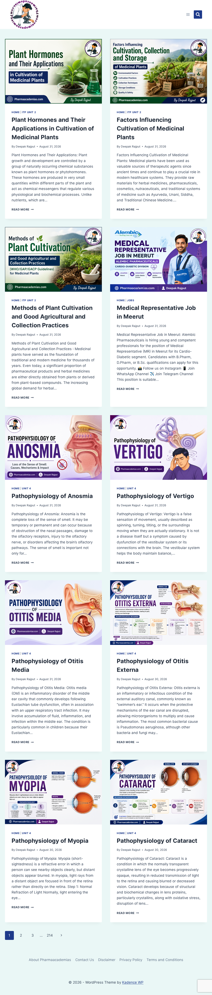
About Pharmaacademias (50, 960)
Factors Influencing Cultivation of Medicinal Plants (150, 128)
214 (50, 935)
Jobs (130, 300)
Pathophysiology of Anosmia (52, 495)
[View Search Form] (198, 14)
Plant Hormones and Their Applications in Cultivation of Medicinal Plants (53, 128)
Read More (23, 209)
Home (15, 112)
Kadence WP (132, 982)
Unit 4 (26, 488)
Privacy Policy (130, 960)
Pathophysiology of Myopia (50, 840)
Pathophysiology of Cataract (157, 840)
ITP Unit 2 (29, 112)
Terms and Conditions (165, 960)
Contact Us (84, 960)
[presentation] (53, 71)
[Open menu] (188, 14)
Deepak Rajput (25, 146)
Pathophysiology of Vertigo (155, 495)
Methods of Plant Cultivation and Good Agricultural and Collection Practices (52, 316)
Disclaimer (106, 960)
